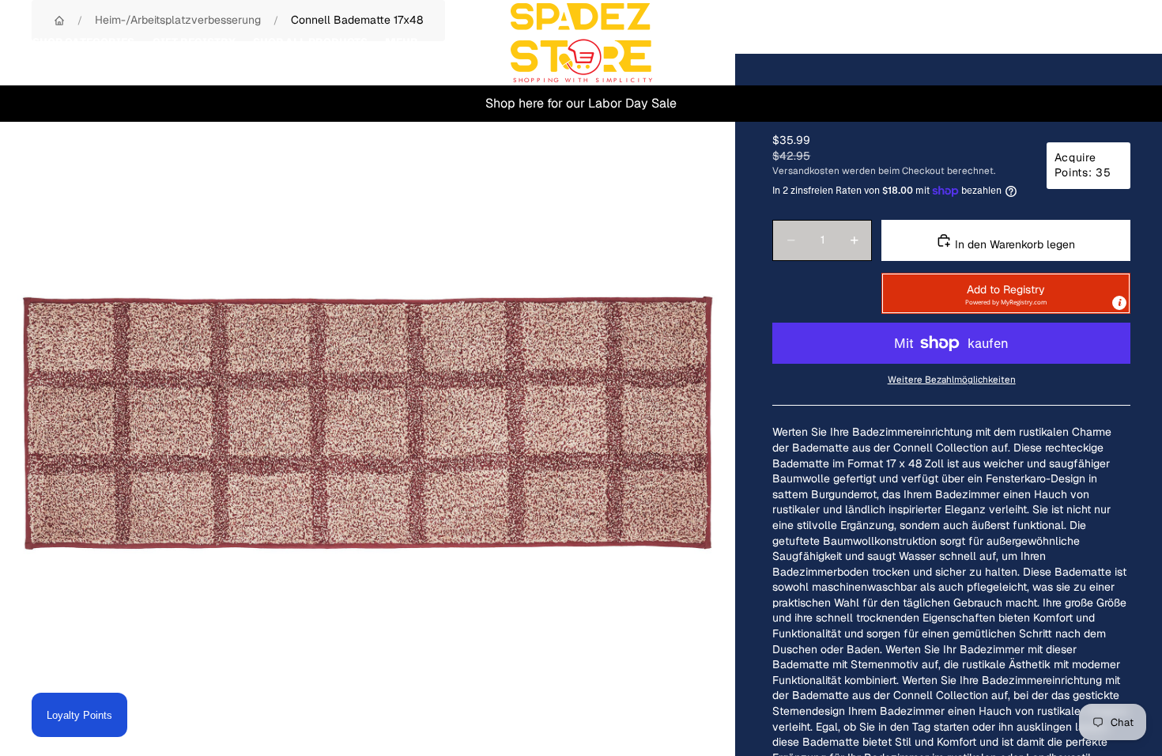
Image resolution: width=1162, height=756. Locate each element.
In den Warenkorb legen (1013, 244)
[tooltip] (1119, 303)
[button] (1005, 293)
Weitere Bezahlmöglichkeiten (952, 379)
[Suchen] (1045, 42)
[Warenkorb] (1113, 42)
